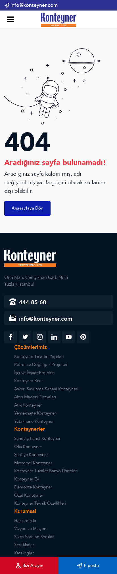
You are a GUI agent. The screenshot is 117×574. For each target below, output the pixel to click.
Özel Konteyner (28, 495)
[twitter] (25, 337)
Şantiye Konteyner (31, 454)
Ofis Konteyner (28, 446)
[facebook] (10, 337)
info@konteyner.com (34, 5)
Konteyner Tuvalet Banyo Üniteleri (46, 471)
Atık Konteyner (28, 405)
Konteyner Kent (28, 381)
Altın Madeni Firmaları (35, 397)
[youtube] (68, 337)
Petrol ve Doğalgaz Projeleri (40, 364)
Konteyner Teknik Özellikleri (40, 503)
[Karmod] (58, 20)
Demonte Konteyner (33, 487)
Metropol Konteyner (33, 463)
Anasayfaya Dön (27, 208)
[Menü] (9, 20)
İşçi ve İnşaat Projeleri (34, 373)
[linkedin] (54, 337)
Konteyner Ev (26, 479)
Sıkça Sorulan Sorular (34, 537)
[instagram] (39, 337)
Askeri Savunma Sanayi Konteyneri (46, 389)
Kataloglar (24, 553)
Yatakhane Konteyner (34, 421)
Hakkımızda (25, 520)
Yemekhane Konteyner (35, 413)
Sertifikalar (24, 545)
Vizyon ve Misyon (30, 528)
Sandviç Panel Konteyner (37, 438)
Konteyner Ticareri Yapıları (39, 356)
